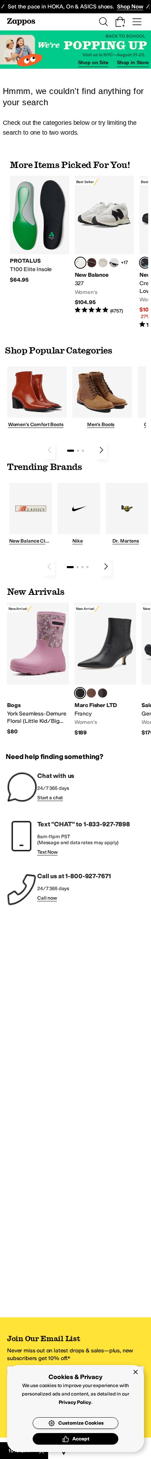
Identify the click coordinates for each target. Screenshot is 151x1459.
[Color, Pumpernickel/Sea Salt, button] (91, 262)
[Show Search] (103, 22)
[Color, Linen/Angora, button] (103, 262)
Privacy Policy (75, 1402)
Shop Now (130, 6)
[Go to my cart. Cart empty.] (120, 22)
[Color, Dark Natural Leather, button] (91, 693)
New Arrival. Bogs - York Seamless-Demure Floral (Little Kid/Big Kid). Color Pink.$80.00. (38, 669)
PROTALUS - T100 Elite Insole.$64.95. (39, 229)
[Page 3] (83, 451)
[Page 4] (87, 567)
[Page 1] (70, 451)
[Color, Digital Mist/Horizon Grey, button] (114, 262)
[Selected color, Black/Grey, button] (145, 262)
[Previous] (49, 450)
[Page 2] (78, 451)
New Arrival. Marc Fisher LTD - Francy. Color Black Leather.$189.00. (105, 669)
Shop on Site (93, 62)
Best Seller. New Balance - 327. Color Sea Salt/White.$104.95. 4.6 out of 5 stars (104, 245)
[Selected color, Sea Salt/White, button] (80, 262)
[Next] (101, 450)
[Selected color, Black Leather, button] (80, 693)
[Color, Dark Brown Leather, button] (102, 693)
